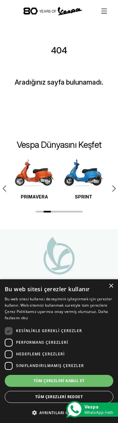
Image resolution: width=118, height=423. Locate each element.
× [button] (111, 286)
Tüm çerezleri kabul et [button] (59, 380)
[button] (114, 189)
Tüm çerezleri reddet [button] (59, 396)
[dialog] (59, 351)
